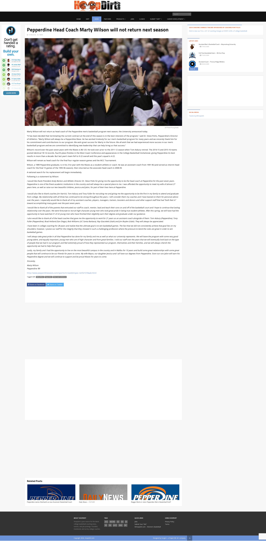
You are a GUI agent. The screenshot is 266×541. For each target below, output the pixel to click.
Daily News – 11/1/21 (87, 502)
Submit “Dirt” (155, 19)
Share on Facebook (36, 284)
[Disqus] (103, 389)
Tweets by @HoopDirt (196, 116)
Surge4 (164, 538)
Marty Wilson (40, 277)
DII (106, 525)
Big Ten (112, 522)
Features (107, 19)
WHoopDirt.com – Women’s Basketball (148, 527)
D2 (118, 522)
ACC (106, 522)
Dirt (87, 19)
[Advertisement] (175, 5)
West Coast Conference (59, 277)
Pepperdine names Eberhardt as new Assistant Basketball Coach (49, 502)
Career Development (175, 19)
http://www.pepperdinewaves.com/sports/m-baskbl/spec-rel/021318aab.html (61, 273)
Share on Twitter (56, 284)
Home (78, 19)
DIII (110, 525)
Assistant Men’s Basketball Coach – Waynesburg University (217, 44)
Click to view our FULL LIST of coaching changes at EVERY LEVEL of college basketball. (218, 31)
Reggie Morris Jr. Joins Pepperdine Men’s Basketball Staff (151, 502)
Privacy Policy (169, 522)
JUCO (115, 525)
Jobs (132, 19)
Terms (167, 524)
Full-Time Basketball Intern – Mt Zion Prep (212, 53)
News (97, 19)
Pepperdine (48, 277)
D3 (122, 522)
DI (126, 522)
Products (120, 19)
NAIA (120, 525)
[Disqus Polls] (103, 331)
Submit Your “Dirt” (141, 524)
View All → (193, 69)
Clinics (142, 19)
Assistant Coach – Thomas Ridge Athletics (212, 62)
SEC (125, 525)
